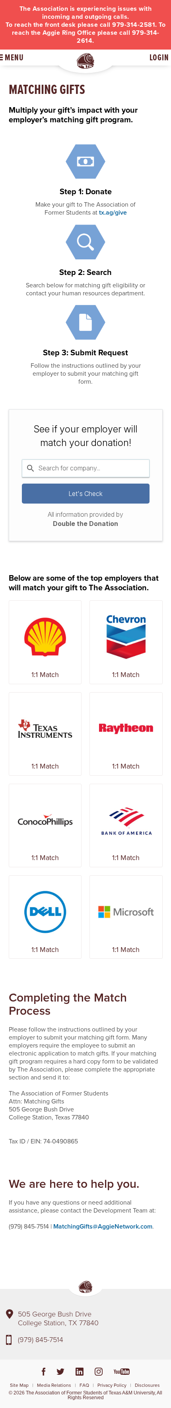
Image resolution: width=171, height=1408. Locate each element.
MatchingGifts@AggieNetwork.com (102, 1226)
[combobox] (85, 468)
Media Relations (54, 1385)
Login (159, 57)
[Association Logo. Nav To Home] (85, 61)
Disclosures (147, 1385)
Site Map (19, 1385)
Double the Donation (85, 524)
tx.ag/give (113, 212)
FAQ (84, 1385)
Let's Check (85, 494)
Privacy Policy (111, 1385)
